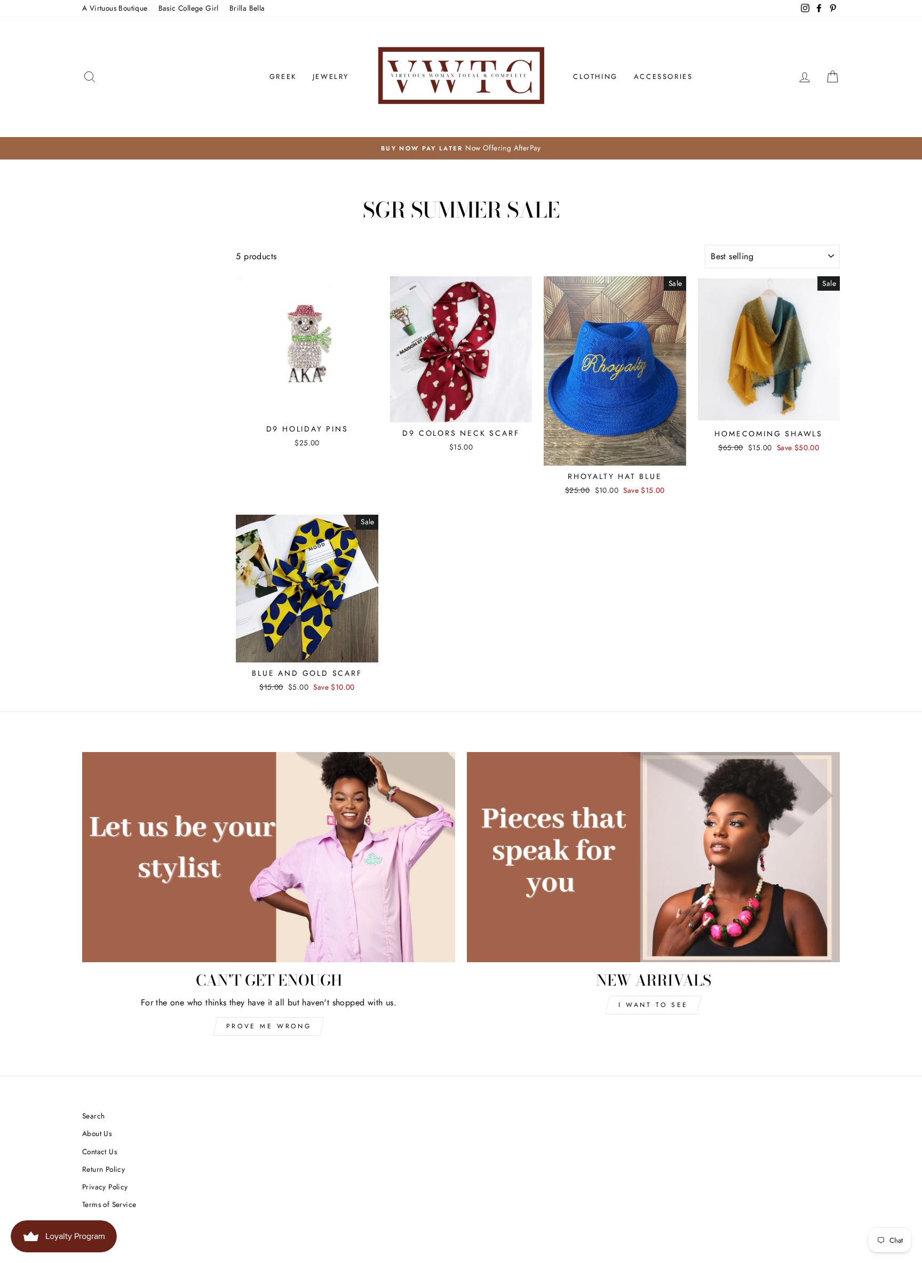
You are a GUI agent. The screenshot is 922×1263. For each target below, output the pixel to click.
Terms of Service (109, 1204)
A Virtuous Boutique (115, 8)
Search (93, 1115)
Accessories (663, 76)
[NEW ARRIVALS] (653, 857)
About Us (97, 1133)
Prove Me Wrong (268, 1026)
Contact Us (99, 1151)
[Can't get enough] (268, 857)
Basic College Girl (188, 8)
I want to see (653, 1005)
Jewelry (331, 76)
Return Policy (103, 1169)
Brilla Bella (247, 8)
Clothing (595, 76)
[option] (461, 148)
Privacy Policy (105, 1186)
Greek (283, 76)
